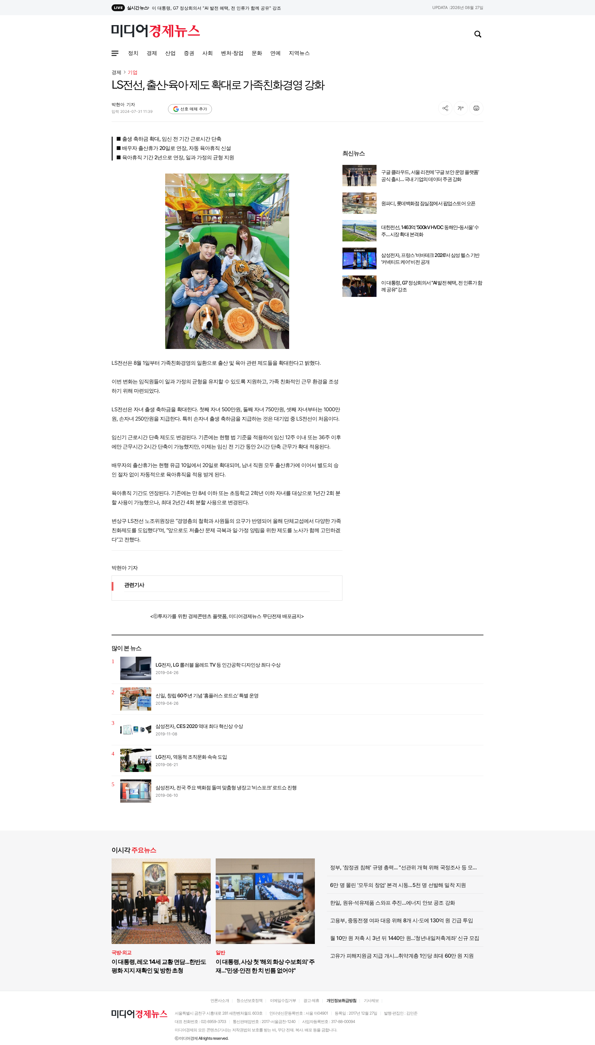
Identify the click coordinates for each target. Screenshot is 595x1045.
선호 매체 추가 (193, 108)
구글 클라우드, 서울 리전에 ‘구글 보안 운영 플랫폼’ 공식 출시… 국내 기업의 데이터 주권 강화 (429, 175)
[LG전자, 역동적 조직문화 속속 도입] (135, 760)
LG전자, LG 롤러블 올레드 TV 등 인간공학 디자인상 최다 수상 (218, 665)
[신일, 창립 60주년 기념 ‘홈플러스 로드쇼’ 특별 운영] (135, 699)
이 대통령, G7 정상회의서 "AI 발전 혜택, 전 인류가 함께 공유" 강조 (431, 286)
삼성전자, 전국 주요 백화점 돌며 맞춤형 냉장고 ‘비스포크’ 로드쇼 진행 (226, 787)
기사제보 (371, 1000)
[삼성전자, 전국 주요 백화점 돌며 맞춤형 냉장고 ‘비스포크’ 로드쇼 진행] (135, 791)
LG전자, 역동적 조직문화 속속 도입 (191, 757)
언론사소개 (219, 1000)
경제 (116, 72)
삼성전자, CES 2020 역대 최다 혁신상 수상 (199, 726)
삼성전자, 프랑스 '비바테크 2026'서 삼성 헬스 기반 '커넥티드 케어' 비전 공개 (225, 8)
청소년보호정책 (249, 1000)
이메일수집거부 (283, 1000)
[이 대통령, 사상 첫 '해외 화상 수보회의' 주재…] (265, 901)
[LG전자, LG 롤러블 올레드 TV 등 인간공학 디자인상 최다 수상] (135, 668)
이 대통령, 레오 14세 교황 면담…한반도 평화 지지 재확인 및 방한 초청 (159, 966)
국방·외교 (121, 952)
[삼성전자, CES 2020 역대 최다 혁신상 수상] (135, 729)
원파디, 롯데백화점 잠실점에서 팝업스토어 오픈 (428, 203)
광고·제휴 (311, 1000)
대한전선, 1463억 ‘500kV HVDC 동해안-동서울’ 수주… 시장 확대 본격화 (429, 230)
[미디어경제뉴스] (156, 31)
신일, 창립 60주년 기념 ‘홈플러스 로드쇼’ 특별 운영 (207, 695)
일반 (220, 952)
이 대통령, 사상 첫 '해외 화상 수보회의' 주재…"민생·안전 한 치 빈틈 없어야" (265, 966)
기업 (133, 72)
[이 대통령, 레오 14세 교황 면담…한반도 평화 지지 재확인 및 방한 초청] (161, 901)
